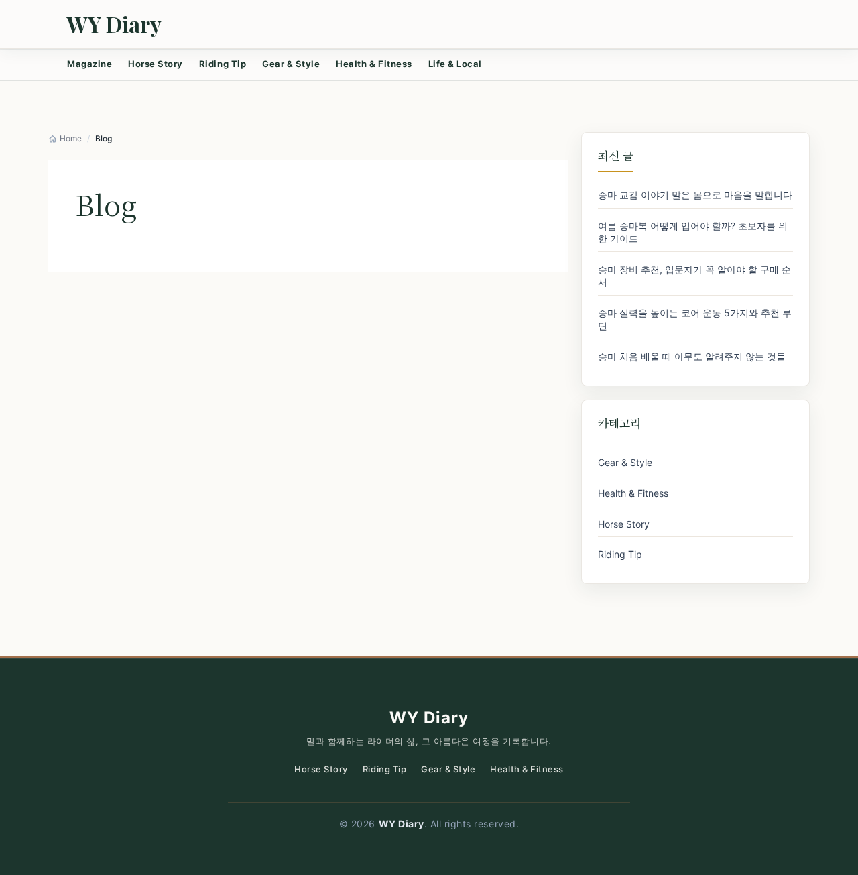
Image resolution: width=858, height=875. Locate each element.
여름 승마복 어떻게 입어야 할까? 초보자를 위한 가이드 (693, 232)
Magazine (89, 63)
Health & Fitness (374, 63)
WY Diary (114, 24)
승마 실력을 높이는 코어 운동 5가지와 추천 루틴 (695, 319)
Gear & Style (291, 63)
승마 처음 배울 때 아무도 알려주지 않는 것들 (692, 356)
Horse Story (155, 63)
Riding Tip (222, 63)
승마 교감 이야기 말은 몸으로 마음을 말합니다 (695, 194)
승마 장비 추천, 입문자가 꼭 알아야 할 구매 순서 (694, 276)
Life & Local (455, 63)
